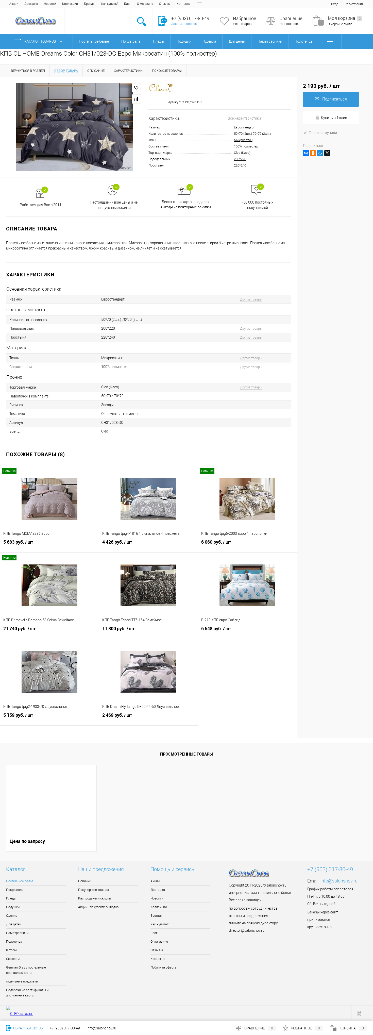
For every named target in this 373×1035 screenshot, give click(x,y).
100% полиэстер (246, 146)
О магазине (145, 4)
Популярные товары (93, 890)
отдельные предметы (22, 981)
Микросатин (243, 140)
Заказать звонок (184, 24)
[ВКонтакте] (306, 153)
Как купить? (109, 4)
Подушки (13, 907)
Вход (334, 4)
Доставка (31, 4)
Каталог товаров (40, 41)
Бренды (89, 4)
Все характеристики (244, 118)
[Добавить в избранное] (136, 87)
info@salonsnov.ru (339, 880)
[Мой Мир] (320, 153)
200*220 (240, 159)
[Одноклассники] (313, 153)
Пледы (11, 898)
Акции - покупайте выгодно (98, 907)
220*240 (240, 165)
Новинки (84, 881)
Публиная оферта (163, 967)
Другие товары (251, 299)
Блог (127, 4)
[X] (327, 153)
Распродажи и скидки (94, 898)
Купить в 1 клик (334, 118)
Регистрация (354, 4)
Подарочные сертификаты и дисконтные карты (27, 992)
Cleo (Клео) (242, 153)
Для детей (13, 924)
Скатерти (13, 959)
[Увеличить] (74, 127)
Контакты (184, 4)
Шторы (11, 950)
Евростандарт (244, 127)
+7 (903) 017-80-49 (65, 1028)
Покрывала (14, 890)
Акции (13, 4)
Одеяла (11, 915)
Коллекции (70, 4)
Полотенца (14, 941)
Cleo (104, 431)
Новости (50, 4)
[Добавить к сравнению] (136, 99)
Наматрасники (17, 933)
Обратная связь (27, 1028)
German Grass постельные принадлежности (26, 970)
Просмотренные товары (186, 754)
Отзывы (165, 4)
